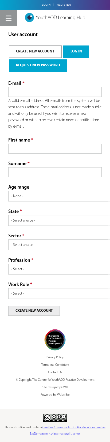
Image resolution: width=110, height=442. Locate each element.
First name (20, 140)
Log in (76, 51)
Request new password (38, 65)
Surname (19, 164)
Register (64, 4)
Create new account (38, 51)
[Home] (55, 17)
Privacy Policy (55, 357)
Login (46, 4)
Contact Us (55, 372)
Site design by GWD (55, 387)
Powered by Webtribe (55, 395)
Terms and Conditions (55, 365)
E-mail (16, 83)
